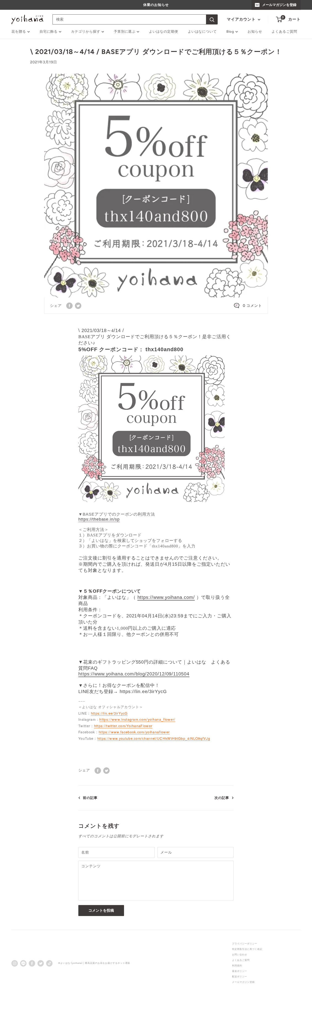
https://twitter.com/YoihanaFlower (123, 725)
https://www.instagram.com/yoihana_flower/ (137, 719)
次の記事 (221, 798)
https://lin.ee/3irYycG (109, 713)
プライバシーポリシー (244, 943)
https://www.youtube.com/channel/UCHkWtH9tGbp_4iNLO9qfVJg (153, 738)
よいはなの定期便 (163, 31)
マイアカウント (242, 19)
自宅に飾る (49, 31)
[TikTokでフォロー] (49, 963)
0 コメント (252, 305)
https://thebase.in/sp (99, 519)
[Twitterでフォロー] (40, 963)
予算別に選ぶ (125, 31)
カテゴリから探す (85, 31)
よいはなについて (202, 31)
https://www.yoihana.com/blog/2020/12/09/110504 (133, 673)
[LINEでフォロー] (23, 963)
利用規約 (237, 965)
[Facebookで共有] (69, 305)
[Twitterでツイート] (78, 305)
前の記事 (90, 798)
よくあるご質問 (284, 31)
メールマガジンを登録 (279, 5)
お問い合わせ (239, 954)
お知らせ (255, 31)
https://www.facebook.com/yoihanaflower (134, 731)
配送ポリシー (239, 976)
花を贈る (18, 31)
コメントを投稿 (101, 910)
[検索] (212, 19)
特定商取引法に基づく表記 (247, 949)
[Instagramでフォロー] (14, 963)
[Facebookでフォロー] (32, 963)
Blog (230, 31)
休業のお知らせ (156, 5)
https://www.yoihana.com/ (166, 597)
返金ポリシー (239, 971)
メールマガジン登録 (243, 982)
